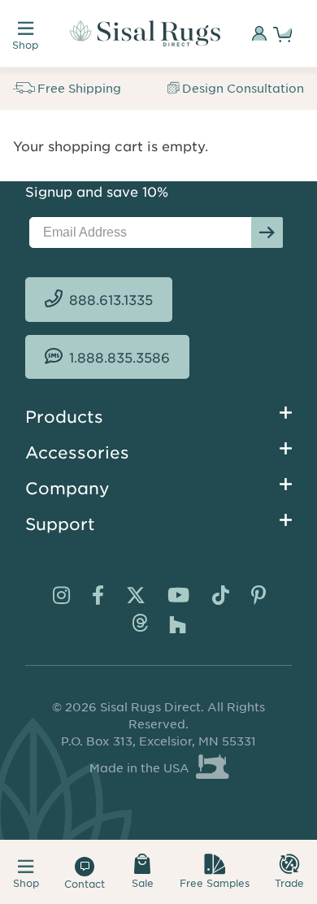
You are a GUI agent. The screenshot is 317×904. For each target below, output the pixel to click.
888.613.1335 (111, 299)
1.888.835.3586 (119, 357)
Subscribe (267, 232)
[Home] (145, 33)
